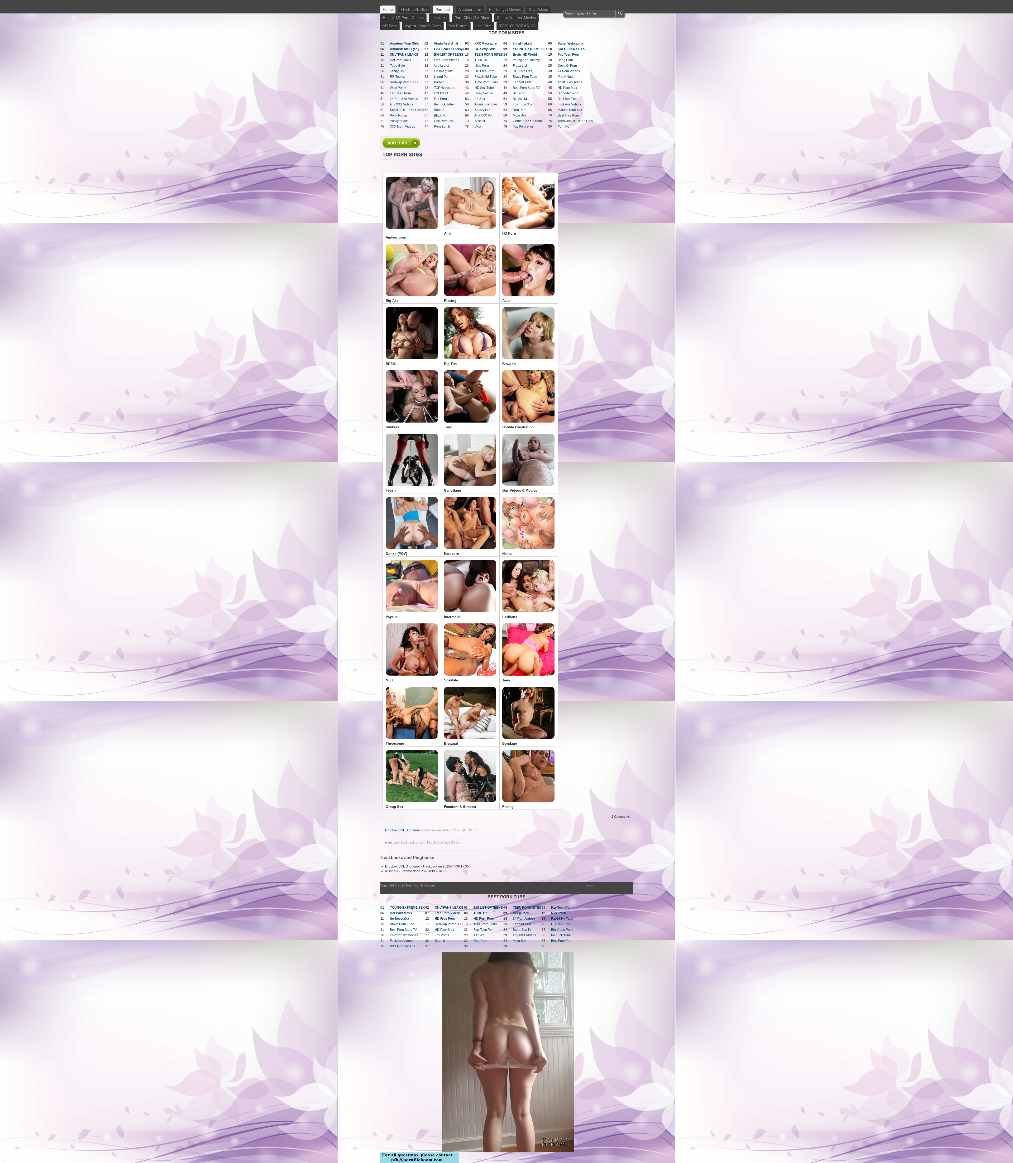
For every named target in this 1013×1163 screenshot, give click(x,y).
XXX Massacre (486, 43)
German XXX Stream (528, 121)
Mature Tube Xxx (570, 110)
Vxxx (478, 126)
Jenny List (397, 71)
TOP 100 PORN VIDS (517, 26)
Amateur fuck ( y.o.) (404, 49)
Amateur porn (469, 9)
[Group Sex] (412, 804)
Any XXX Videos (401, 104)
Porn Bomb (442, 126)
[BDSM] (412, 361)
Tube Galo (397, 65)
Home (388, 9)
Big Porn (519, 93)
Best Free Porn (568, 115)
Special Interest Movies (516, 18)
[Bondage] (528, 740)
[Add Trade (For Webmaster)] (400, 149)
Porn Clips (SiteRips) (472, 18)
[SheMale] (470, 677)
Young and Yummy (526, 60)
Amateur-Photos (486, 104)
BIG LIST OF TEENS (448, 54)
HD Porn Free (523, 71)
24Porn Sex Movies (404, 99)
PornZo (439, 82)
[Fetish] (412, 487)
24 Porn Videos (569, 71)
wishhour (391, 842)
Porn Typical (399, 115)
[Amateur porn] (412, 203)
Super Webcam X (571, 43)
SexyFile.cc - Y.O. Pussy (407, 110)
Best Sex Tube (568, 99)
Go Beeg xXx (443, 71)
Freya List (520, 65)
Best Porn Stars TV (526, 88)
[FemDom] (470, 804)
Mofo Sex (519, 115)
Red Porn (520, 110)
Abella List (441, 65)
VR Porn (390, 26)
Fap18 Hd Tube (486, 77)
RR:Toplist (397, 77)
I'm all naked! (523, 43)
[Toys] (470, 424)
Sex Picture (458, 26)
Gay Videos (538, 9)
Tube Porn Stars (486, 82)
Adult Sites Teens (569, 82)
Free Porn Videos (446, 60)
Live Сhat (483, 26)
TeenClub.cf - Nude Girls (575, 121)
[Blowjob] (528, 361)
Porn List (443, 9)
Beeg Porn (565, 60)
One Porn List (443, 121)
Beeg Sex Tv (484, 93)
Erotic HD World (525, 54)
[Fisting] (528, 804)
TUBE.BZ (481, 60)
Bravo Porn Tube (525, 77)
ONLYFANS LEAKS (404, 54)
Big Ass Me (521, 99)
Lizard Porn (442, 77)
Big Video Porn (568, 93)
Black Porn (442, 115)
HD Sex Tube (484, 88)
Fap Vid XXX (522, 82)
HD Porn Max (567, 88)
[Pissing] (470, 297)
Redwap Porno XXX (404, 82)
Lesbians (439, 18)
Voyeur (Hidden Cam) (423, 26)
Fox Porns (441, 99)
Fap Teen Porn (568, 54)
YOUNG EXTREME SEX (530, 49)
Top (591, 886)
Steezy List (482, 110)
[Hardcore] (470, 551)
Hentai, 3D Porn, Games (403, 18)
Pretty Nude (566, 77)
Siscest (480, 121)
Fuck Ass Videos (569, 104)
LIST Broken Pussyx (449, 49)
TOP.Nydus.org (444, 88)
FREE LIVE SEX (414, 9)
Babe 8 (439, 110)
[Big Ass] (412, 297)
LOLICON (441, 93)
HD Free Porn (484, 71)
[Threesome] (412, 740)
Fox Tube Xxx (522, 104)
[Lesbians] (528, 614)
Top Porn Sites (523, 126)
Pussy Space (399, 121)
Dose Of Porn (567, 65)
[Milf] (412, 677)
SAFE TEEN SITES (571, 49)
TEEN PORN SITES (489, 54)
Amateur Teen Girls (404, 43)
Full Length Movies (505, 9)
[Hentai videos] (528, 551)
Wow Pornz (398, 88)
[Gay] (528, 487)
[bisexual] (470, 740)
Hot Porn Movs (400, 60)
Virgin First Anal (446, 43)
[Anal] (470, 230)
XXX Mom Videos (402, 126)
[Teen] (528, 677)
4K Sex (480, 99)
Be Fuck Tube (444, 104)
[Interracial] (470, 614)
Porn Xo (563, 126)
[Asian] (528, 297)
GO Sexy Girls (485, 49)
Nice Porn (482, 65)
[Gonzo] (412, 551)
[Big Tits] (470, 361)
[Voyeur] (412, 614)
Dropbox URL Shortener (402, 830)
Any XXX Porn (484, 115)
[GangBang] (470, 487)
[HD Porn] (528, 230)
